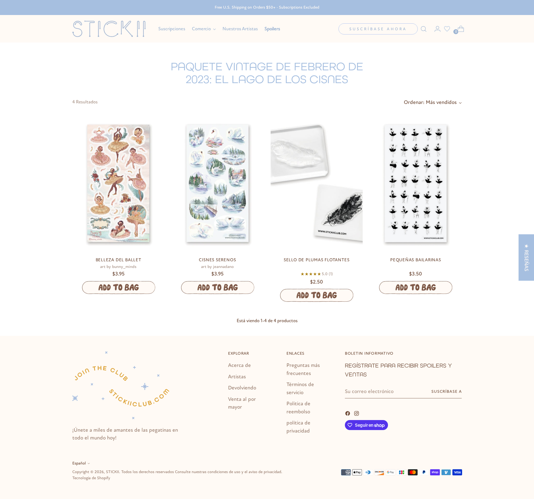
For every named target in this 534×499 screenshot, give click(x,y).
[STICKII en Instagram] (357, 413)
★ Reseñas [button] (526, 257)
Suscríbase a (446, 391)
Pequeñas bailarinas (415, 259)
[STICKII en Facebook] (348, 413)
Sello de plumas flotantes (317, 259)
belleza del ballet (118, 259)
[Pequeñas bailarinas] (416, 183)
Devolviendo (242, 388)
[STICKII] (111, 29)
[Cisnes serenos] (217, 183)
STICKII (112, 472)
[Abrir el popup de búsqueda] (423, 28)
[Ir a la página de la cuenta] (435, 28)
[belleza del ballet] (118, 183)
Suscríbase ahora (378, 29)
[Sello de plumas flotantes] (317, 183)
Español (79, 463)
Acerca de (239, 365)
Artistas (237, 377)
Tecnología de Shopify (91, 478)
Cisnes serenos (217, 259)
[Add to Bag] (118, 287)
